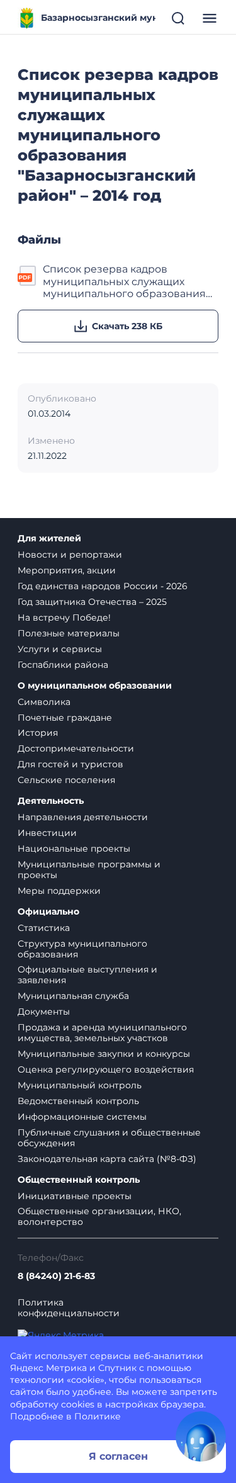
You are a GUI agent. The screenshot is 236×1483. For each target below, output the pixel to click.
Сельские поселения (66, 780)
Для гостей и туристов (70, 764)
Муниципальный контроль (80, 1085)
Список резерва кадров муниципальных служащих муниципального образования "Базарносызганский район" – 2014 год (124, 281)
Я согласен (118, 1456)
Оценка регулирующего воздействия (106, 1069)
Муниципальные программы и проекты (89, 870)
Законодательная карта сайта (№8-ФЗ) (107, 1158)
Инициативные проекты (75, 1196)
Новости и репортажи (70, 554)
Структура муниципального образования (82, 949)
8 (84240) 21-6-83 (56, 1276)
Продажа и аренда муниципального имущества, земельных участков (102, 1033)
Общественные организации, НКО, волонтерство (99, 1216)
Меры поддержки (59, 890)
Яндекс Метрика (48, 1367)
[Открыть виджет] (201, 1436)
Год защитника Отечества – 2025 (92, 601)
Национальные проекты (74, 848)
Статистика (44, 927)
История (38, 732)
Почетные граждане (65, 717)
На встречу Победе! (64, 617)
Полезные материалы (69, 633)
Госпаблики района (63, 664)
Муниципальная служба (73, 995)
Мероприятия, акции (67, 570)
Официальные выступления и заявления (87, 975)
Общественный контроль (79, 1180)
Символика (44, 702)
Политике (97, 1416)
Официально (48, 911)
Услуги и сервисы (60, 649)
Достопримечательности (76, 748)
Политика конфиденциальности (69, 1308)
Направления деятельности (83, 817)
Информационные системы (82, 1116)
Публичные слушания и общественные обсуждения (109, 1138)
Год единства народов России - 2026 (103, 586)
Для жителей (49, 538)
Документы (44, 1011)
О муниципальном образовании (95, 685)
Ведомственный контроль (78, 1101)
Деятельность (51, 801)
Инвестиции (47, 832)
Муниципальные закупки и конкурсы (104, 1053)
